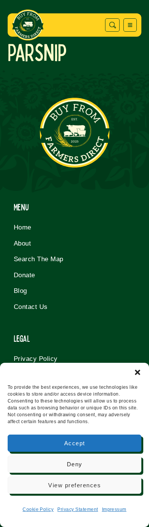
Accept (74, 443)
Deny (75, 464)
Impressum (114, 509)
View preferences (74, 485)
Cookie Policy (38, 509)
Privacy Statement (77, 509)
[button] (137, 372)
